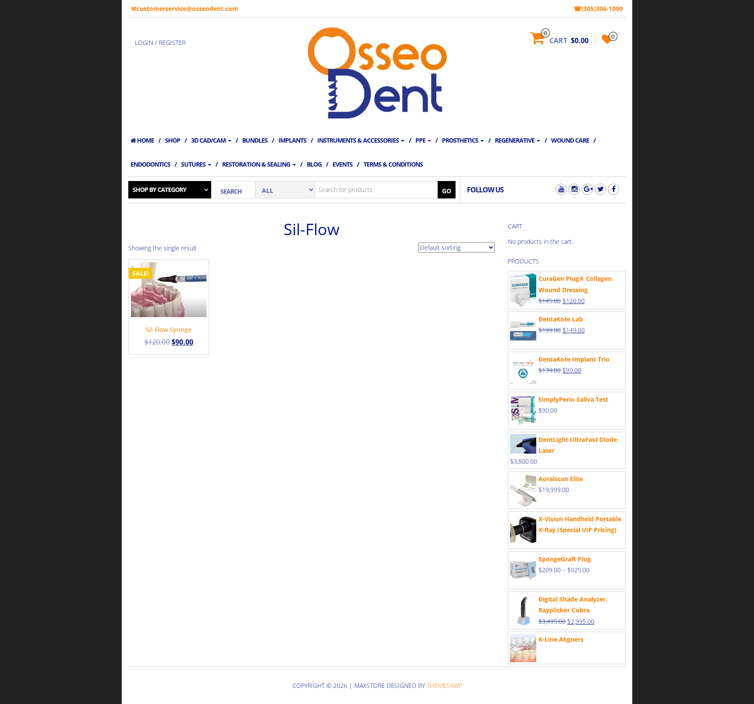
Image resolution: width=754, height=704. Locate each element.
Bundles (254, 140)
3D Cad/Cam (209, 140)
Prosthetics (461, 140)
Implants (292, 140)
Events (342, 164)
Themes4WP (444, 685)
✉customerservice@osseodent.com (184, 8)
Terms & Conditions (393, 164)
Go (446, 191)
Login (144, 42)
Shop (172, 140)
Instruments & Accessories (358, 140)
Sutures (194, 164)
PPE (421, 140)
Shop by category (159, 189)
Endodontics (150, 164)
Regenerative (515, 140)
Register (172, 42)
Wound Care (570, 140)
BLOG (314, 164)
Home (145, 140)
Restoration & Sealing (256, 164)
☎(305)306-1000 (598, 8)
